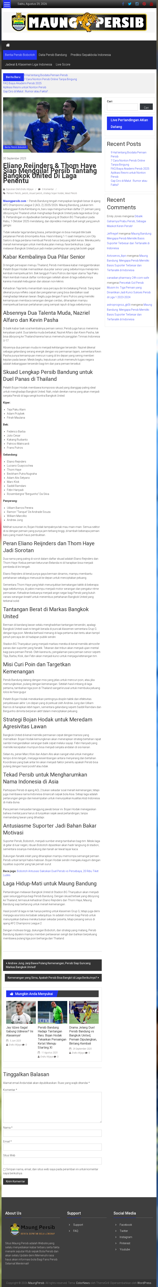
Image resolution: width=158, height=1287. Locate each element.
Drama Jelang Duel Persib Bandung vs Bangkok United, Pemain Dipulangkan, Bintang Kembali (83, 1035)
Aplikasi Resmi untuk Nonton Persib (24, 87)
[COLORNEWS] (32, 1229)
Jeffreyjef (112, 233)
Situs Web (9, 1155)
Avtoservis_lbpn (116, 255)
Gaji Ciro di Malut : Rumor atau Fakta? (25, 91)
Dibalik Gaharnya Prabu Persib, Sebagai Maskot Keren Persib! (126, 221)
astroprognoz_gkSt (118, 304)
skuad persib (35, 193)
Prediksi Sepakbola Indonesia (91, 55)
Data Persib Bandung (53, 55)
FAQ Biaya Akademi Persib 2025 (22, 83)
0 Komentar (47, 189)
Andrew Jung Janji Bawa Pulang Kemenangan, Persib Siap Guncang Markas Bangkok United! (48, 965)
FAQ (75, 1230)
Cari (109, 101)
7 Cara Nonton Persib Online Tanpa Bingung (50, 79)
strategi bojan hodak (53, 193)
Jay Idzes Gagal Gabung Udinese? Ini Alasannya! (19, 1031)
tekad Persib (71, 193)
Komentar (10, 1089)
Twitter (124, 1230)
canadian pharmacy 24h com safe (128, 277)
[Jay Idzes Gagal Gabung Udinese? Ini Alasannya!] (21, 1012)
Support (78, 1224)
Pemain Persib (14, 193)
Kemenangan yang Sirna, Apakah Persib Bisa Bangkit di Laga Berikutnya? (52, 977)
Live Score (63, 64)
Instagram (126, 1237)
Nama (8, 1127)
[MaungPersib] (8, 45)
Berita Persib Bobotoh (20, 55)
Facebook (126, 1224)
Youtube (125, 1249)
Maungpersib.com (14, 201)
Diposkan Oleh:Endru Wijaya (19, 189)
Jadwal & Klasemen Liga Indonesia (28, 64)
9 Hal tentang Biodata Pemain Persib (46, 75)
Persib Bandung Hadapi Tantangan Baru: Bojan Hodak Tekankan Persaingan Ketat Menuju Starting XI (52, 1037)
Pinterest (125, 1243)
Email (7, 1141)
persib (25, 193)
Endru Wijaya (15, 1044)
